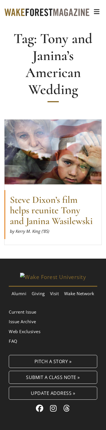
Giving (38, 293)
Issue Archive (22, 321)
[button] (97, 12)
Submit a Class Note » (53, 377)
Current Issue (22, 312)
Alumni (19, 293)
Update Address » (53, 393)
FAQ (13, 341)
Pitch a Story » (53, 361)
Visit (54, 293)
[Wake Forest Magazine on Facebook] (40, 408)
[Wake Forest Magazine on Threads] (66, 408)
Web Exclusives (24, 331)
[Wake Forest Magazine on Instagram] (53, 408)
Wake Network (79, 293)
